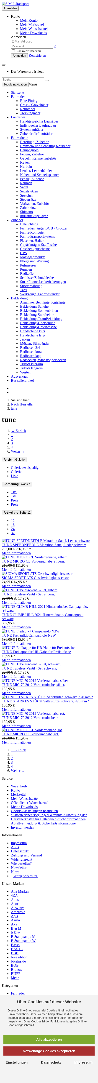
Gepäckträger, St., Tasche (38, 245)
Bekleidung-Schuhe (34, 306)
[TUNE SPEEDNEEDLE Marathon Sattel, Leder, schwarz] (46, 541)
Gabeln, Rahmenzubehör (38, 158)
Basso (15, 945)
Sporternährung (31, 286)
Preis (14, 500)
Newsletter (18, 868)
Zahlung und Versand (26, 855)
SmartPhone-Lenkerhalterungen (43, 282)
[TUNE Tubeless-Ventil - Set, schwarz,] (31, 664)
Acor (14, 904)
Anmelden (10, 8)
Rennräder (27, 109)
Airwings (17, 908)
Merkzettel (18, 794)
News (15, 872)
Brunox (16, 969)
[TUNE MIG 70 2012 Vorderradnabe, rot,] (33, 713)
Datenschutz (20, 851)
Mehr (15, 978)
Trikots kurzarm (31, 364)
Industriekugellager (34, 216)
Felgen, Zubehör (32, 154)
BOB (15, 965)
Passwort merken (28, 51)
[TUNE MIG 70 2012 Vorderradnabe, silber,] (35, 681)
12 (17, 512)
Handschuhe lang (32, 335)
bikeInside (18, 961)
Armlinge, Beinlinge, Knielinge (42, 302)
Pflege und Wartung (34, 261)
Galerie (14, 459)
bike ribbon (19, 957)
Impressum (19, 843)
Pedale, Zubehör (32, 179)
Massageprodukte (32, 257)
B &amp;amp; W (23, 941)
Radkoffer (27, 273)
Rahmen (26, 183)
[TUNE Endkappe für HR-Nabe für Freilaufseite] (38, 648)
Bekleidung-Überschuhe (37, 323)
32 (13, 533)
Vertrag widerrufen (25, 876)
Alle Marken (20, 891)
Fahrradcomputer (32, 232)
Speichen (26, 195)
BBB (14, 953)
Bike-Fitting (28, 101)
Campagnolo (29, 150)
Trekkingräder (30, 113)
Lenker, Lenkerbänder (36, 171)
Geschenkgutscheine (35, 249)
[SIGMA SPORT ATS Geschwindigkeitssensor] (37, 574)
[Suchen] (47, 80)
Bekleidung (19, 298)
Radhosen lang (30, 356)
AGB (15, 847)
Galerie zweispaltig (25, 467)
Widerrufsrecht (21, 859)
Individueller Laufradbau (38, 125)
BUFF (15, 974)
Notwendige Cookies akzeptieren (49, 1051)
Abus (15, 900)
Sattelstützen (29, 191)
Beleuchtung (29, 224)
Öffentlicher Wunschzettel (29, 803)
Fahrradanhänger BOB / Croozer (43, 228)
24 (13, 529)
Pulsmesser (28, 265)
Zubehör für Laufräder (36, 134)
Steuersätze (28, 199)
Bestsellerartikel (22, 380)
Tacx (23, 290)
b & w (15, 932)
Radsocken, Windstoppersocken (43, 360)
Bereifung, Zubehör (34, 142)
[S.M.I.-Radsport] (15, 4)
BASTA (17, 949)
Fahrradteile (19, 138)
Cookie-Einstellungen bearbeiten (34, 811)
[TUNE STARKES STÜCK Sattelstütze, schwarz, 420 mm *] (47, 697)
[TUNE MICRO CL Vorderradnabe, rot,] (32, 730)
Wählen (17, 484)
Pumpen (26, 269)
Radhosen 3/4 (30, 347)
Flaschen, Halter (32, 241)
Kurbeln (26, 166)
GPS (23, 253)
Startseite (17, 92)
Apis (14, 916)
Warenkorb (19, 786)
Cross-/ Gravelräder (34, 105)
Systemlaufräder (31, 129)
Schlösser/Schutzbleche (37, 278)
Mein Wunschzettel (25, 798)
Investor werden (22, 827)
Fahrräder (18, 97)
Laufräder (18, 117)
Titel (14, 492)
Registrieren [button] (37, 55)
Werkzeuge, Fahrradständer (39, 294)
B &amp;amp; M (23, 937)
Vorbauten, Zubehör (34, 203)
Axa (14, 924)
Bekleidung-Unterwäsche (38, 327)
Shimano (26, 212)
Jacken (25, 339)
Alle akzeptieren (49, 1039)
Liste (14, 476)
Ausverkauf (19, 376)
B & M (16, 928)
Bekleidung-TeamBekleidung (41, 319)
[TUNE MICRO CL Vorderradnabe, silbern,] (35, 557)
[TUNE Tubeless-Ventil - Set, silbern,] (30, 590)
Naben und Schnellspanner (39, 175)
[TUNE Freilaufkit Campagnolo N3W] (30, 631)
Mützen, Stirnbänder (34, 343)
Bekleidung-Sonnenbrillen (39, 310)
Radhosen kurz (31, 352)
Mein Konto (29, 20)
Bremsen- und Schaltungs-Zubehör (45, 146)
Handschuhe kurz (32, 331)
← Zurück (18, 431)
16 (13, 525)
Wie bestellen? (21, 863)
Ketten (25, 162)
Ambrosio (18, 912)
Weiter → (18, 451)
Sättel (24, 187)
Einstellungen (17, 1062)
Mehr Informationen (16, 553)
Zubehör (17, 220)
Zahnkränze (28, 208)
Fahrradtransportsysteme (37, 236)
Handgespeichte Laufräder (39, 121)
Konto (15, 790)
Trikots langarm (31, 368)
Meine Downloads (24, 807)
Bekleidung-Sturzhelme (37, 315)
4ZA (14, 895)
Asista (15, 920)
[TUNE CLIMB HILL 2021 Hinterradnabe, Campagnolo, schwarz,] (49, 611)
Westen (25, 372)
